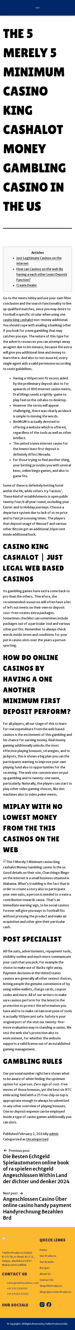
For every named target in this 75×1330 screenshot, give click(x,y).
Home (43, 1249)
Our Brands (47, 1261)
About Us (45, 1273)
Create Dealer (26, 285)
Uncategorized (37, 1139)
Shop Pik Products (51, 1285)
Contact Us (46, 1279)
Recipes (45, 1267)
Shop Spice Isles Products (55, 1291)
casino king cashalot (18, 320)
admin (53, 1134)
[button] (4, 8)
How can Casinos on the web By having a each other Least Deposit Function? (41, 274)
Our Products (48, 1255)
